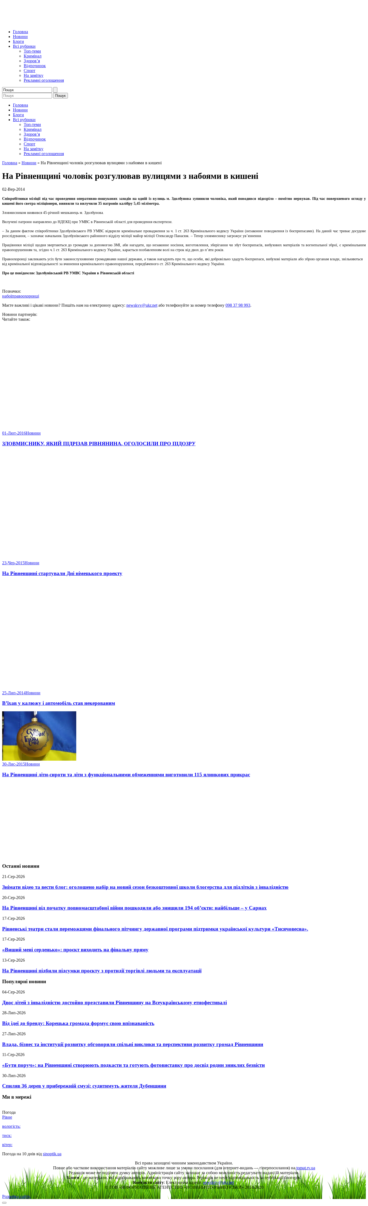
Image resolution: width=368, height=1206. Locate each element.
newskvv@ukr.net (141, 305)
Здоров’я (32, 61)
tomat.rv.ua (305, 1168)
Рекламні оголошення (44, 80)
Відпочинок (35, 65)
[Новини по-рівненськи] (69, 22)
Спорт (29, 70)
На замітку (33, 75)
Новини (20, 36)
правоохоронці (25, 296)
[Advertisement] (184, 820)
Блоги (18, 41)
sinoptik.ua (52, 1154)
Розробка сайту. (16, 1196)
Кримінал (32, 56)
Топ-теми (32, 51)
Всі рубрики (24, 46)
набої (7, 296)
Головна (20, 31)
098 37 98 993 (237, 305)
